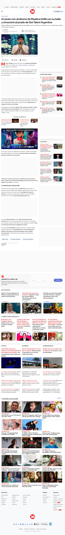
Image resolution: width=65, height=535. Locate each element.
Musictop (45, 502)
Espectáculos (4, 16)
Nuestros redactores (57, 506)
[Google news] (31, 524)
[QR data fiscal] (50, 525)
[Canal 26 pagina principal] (32, 13)
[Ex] (18, 524)
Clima (2, 497)
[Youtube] (20, 524)
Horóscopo (3, 500)
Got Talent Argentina (22, 65)
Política (3, 346)
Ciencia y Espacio (26, 495)
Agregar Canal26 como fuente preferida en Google (30, 31)
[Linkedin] (23, 524)
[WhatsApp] (27, 524)
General (13, 498)
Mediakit (56, 502)
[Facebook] (14, 524)
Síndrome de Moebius (28, 239)
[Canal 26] (32, 516)
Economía (25, 346)
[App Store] (37, 524)
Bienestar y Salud (15, 495)
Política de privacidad (57, 500)
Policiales (3, 502)
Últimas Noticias (4, 495)
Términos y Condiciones (29, 529)
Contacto (55, 497)
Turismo (24, 504)
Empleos (55, 508)
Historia (24, 498)
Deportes (14, 497)
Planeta (24, 500)
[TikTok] (25, 524)
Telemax (44, 500)
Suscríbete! (58, 280)
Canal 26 (6, 29)
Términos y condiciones (58, 498)
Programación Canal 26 (58, 504)
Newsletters (57, 509)
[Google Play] (44, 524)
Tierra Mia (45, 498)
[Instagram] (16, 524)
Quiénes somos (56, 495)
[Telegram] (29, 524)
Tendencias (14, 504)
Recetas (24, 502)
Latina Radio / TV (46, 497)
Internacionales (48, 346)
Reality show (5, 239)
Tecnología (3, 504)
